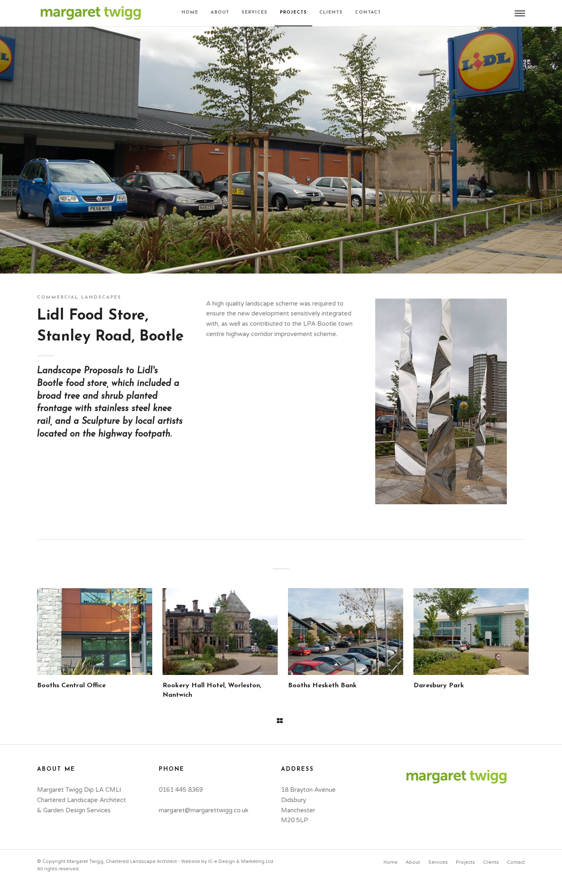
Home (189, 12)
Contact (368, 12)
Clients (331, 12)
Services (254, 12)
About (220, 12)
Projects (293, 12)
